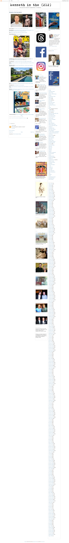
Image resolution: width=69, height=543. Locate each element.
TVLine (50, 175)
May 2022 (50, 255)
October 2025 (51, 197)
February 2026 (51, 192)
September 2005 (51, 534)
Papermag (50, 148)
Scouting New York (51, 159)
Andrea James (51, 92)
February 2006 (51, 527)
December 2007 (51, 496)
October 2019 (51, 298)
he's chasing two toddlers (19, 59)
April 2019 (50, 306)
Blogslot (50, 98)
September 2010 (51, 450)
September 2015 (51, 366)
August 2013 (51, 401)
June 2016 (50, 354)
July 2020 (50, 285)
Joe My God (50, 134)
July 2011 (50, 436)
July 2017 (50, 336)
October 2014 (51, 382)
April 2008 (50, 491)
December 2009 (51, 463)
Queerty (50, 154)
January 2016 (51, 361)
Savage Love (51, 158)
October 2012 (51, 415)
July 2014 (50, 386)
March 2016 (50, 358)
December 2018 (51, 312)
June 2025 (50, 203)
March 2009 (50, 475)
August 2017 (51, 334)
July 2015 (50, 369)
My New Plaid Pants (52, 142)
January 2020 (51, 294)
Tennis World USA (51, 170)
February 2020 (51, 292)
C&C (49, 106)
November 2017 (51, 330)
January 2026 (51, 193)
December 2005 (51, 530)
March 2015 (50, 375)
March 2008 (50, 492)
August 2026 (51, 183)
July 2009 (50, 470)
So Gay (50, 165)
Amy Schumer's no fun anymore (19, 85)
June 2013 (50, 404)
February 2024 (51, 225)
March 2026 (50, 190)
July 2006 (50, 520)
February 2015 (51, 376)
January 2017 (51, 344)
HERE (53, 50)
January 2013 (51, 411)
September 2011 (51, 433)
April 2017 (50, 340)
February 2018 (51, 326)
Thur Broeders (42, 541)
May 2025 (50, 204)
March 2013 (50, 408)
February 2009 (51, 477)
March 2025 (50, 207)
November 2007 (51, 498)
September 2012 (51, 417)
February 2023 (51, 242)
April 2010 (50, 457)
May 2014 (50, 389)
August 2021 (51, 267)
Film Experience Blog (52, 115)
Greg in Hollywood (51, 123)
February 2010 (51, 460)
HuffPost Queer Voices (52, 124)
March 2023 (50, 241)
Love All (39, 125)
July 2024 (50, 218)
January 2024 (51, 227)
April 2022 (50, 256)
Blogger (26, 541)
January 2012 (51, 428)
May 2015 (50, 372)
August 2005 (51, 535)
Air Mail (50, 90)
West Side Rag (51, 179)
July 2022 (50, 252)
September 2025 (51, 199)
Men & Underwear (51, 137)
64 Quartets (50, 163)
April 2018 (50, 323)
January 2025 (51, 210)
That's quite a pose (19, 34)
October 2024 (51, 214)
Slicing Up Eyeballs (52, 164)
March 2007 (50, 509)
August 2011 (50, 435)
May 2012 (50, 422)
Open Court (50, 147)
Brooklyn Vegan (51, 103)
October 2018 (51, 315)
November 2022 (51, 246)
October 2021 (51, 264)
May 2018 (50, 322)
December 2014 (51, 379)
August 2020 (51, 284)
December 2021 (51, 262)
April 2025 (50, 206)
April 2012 (50, 424)
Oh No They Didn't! (51, 145)
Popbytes (50, 151)
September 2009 (51, 467)
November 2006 (51, 514)
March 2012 (50, 425)
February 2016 (51, 359)
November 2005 (51, 531)
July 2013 (50, 403)
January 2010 (51, 461)
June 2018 (50, 320)
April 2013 (50, 407)
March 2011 (50, 442)
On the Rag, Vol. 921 (41, 151)
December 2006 (51, 513)
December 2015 (51, 362)
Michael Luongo (51, 140)
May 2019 (50, 305)
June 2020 (50, 287)
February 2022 (51, 259)
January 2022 (51, 260)
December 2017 (51, 329)
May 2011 (50, 439)
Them (49, 173)
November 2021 (51, 263)
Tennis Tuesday (40, 76)
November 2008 (51, 481)
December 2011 (51, 429)
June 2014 (50, 387)
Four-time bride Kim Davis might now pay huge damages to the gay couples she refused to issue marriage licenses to (21, 30)
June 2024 (50, 220)
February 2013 (51, 410)
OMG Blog (50, 146)
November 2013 (51, 397)
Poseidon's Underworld (52, 152)
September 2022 (51, 249)
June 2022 (50, 253)
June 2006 (50, 521)
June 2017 (50, 337)
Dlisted (50, 112)
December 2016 (51, 345)
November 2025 (51, 196)
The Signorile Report (52, 162)
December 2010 (51, 446)
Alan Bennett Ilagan (52, 91)
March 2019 (50, 308)
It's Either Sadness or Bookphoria (54, 131)
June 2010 (50, 454)
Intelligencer (50, 126)
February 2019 (51, 309)
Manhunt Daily (51, 135)
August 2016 (51, 351)
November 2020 (51, 280)
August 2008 (51, 485)
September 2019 (51, 299)
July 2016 (50, 352)
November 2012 (51, 414)
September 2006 (51, 517)
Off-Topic (50, 143)
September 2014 (51, 383)
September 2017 (51, 333)
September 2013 (51, 400)
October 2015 (51, 365)
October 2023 (51, 231)
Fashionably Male (51, 114)
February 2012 (51, 426)
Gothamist (50, 120)
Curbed (50, 107)
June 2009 (50, 471)
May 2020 (50, 288)
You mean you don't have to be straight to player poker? (23, 61)
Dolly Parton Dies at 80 (42, 118)
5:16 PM (13, 128)
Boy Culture (50, 101)
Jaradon (13, 125)
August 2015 (51, 368)
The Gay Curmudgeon (52, 119)
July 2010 (50, 453)
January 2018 (51, 327)
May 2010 (50, 456)
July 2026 (50, 185)
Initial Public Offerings (52, 129)
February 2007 (51, 510)
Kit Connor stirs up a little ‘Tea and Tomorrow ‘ (21, 28)
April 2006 (50, 524)
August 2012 (51, 418)
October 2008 (51, 482)
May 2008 (50, 489)
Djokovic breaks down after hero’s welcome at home (19, 32)
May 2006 (50, 523)
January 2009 (51, 478)
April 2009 (50, 474)
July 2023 (50, 235)
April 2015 (50, 373)
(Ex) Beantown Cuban (52, 96)
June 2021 (50, 270)
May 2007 (50, 506)
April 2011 (50, 440)
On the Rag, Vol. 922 (41, 84)
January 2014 (51, 394)
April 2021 (50, 273)
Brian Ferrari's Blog (51, 102)
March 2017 (50, 341)
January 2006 (51, 528)
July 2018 (50, 319)
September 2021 (51, 266)
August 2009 (51, 468)
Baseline (50, 95)
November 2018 (51, 313)
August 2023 (51, 234)
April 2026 (50, 189)
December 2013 (51, 396)
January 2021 (51, 277)
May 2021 (50, 271)
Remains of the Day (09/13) (15, 12)
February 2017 (51, 343)
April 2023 (50, 239)
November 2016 (51, 347)
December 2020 (51, 278)
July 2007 (50, 503)
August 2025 (51, 200)
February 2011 (51, 443)
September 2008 (51, 484)
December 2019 (51, 295)
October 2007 (51, 499)
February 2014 (51, 393)
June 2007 (50, 505)
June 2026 (50, 186)
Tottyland (50, 174)
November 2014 (51, 380)
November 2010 (51, 447)
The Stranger (51, 168)
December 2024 (51, 211)
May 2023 (50, 238)
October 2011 (51, 432)
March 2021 (50, 274)
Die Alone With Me (51, 110)
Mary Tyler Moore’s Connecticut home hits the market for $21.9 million (22, 83)
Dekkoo (50, 108)
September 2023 (51, 232)
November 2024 (51, 213)
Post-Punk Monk (51, 153)
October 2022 (51, 248)
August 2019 (51, 301)
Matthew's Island (51, 136)
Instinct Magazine (51, 130)
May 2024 (50, 221)
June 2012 (50, 421)
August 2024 (51, 217)
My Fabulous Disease (52, 141)
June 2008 (50, 488)
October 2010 (51, 449)
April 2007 (50, 507)
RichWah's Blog (51, 157)
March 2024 (50, 224)
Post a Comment (12, 130)
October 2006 (51, 516)
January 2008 (51, 495)
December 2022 (51, 245)
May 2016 (50, 355)
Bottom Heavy (40, 142)
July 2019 (50, 302)
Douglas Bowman (35, 541)
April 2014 (50, 390)
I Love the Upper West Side (53, 125)
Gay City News (51, 118)
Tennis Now (50, 169)
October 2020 (51, 281)
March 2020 (50, 291)
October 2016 (51, 348)
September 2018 (51, 316)
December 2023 (51, 228)
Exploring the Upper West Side (53, 113)
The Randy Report (51, 156)
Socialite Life (51, 167)
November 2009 (51, 464)
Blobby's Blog (51, 97)
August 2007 (51, 502)
